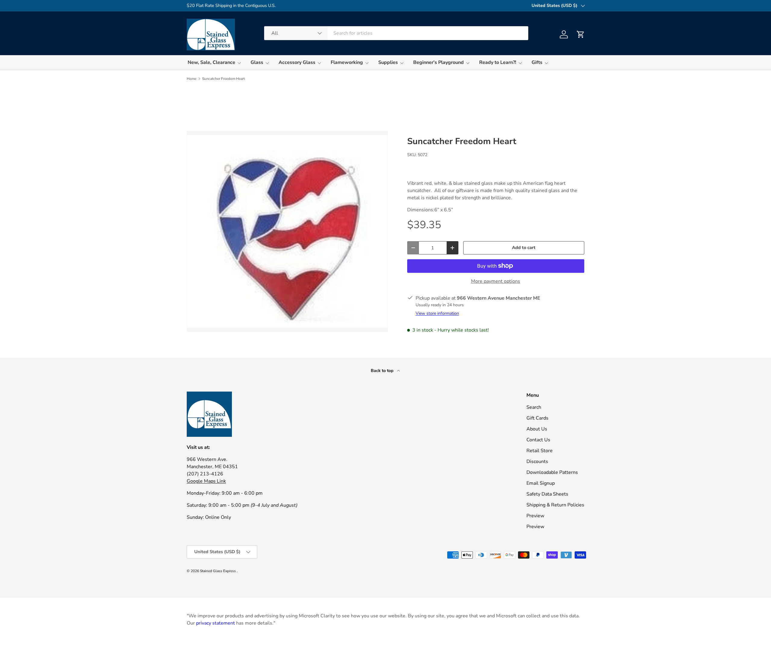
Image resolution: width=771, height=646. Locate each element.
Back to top (383, 370)
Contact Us (538, 439)
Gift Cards (537, 418)
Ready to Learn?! (497, 62)
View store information (437, 313)
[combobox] (396, 33)
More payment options (495, 281)
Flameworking (347, 62)
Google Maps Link (206, 481)
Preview (535, 515)
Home (191, 78)
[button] (580, 34)
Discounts (537, 461)
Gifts (537, 62)
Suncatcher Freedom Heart (223, 78)
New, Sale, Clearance (211, 62)
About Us (536, 429)
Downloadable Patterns (552, 472)
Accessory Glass (297, 62)
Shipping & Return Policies (555, 505)
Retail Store (539, 450)
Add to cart (523, 247)
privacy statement (215, 623)
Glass (257, 62)
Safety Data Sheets (547, 494)
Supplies (388, 62)
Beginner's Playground (438, 62)
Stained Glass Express (218, 571)
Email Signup (540, 483)
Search (533, 407)
